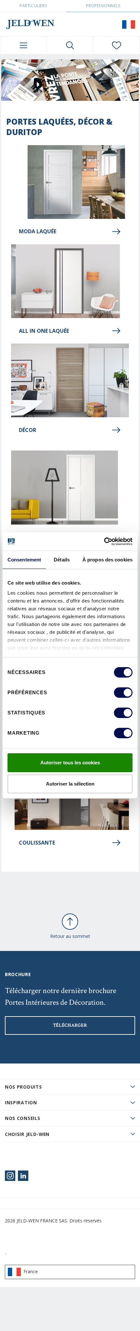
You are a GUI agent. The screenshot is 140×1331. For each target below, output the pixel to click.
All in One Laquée (44, 330)
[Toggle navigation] (23, 45)
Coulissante (37, 842)
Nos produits (23, 1087)
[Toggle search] (70, 45)
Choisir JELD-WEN (27, 1134)
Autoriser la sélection (70, 784)
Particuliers (33, 5)
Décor (27, 430)
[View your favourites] (116, 45)
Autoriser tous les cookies (70, 762)
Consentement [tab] (24, 559)
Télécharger (70, 1025)
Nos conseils (22, 1118)
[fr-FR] (128, 24)
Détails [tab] (62, 559)
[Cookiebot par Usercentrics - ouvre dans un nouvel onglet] (104, 541)
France (30, 1271)
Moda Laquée (37, 231)
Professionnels (103, 5)
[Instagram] (10, 1175)
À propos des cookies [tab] (107, 559)
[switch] (123, 692)
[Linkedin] (23, 1175)
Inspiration (21, 1102)
